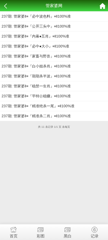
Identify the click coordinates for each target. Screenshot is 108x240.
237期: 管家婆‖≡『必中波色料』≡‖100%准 (36, 16)
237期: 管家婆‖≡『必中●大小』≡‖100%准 (35, 46)
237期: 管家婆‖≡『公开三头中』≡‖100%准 (36, 26)
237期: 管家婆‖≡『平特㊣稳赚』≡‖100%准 (36, 96)
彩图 (41, 236)
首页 (14, 236)
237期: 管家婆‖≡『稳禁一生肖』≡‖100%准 (36, 86)
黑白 (68, 236)
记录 (95, 236)
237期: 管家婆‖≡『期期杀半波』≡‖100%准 (36, 76)
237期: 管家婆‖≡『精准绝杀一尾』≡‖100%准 (38, 106)
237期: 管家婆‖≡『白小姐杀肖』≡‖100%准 (36, 66)
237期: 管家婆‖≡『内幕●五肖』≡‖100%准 (35, 36)
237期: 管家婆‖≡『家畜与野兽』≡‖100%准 (36, 56)
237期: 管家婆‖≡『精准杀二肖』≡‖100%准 (36, 116)
